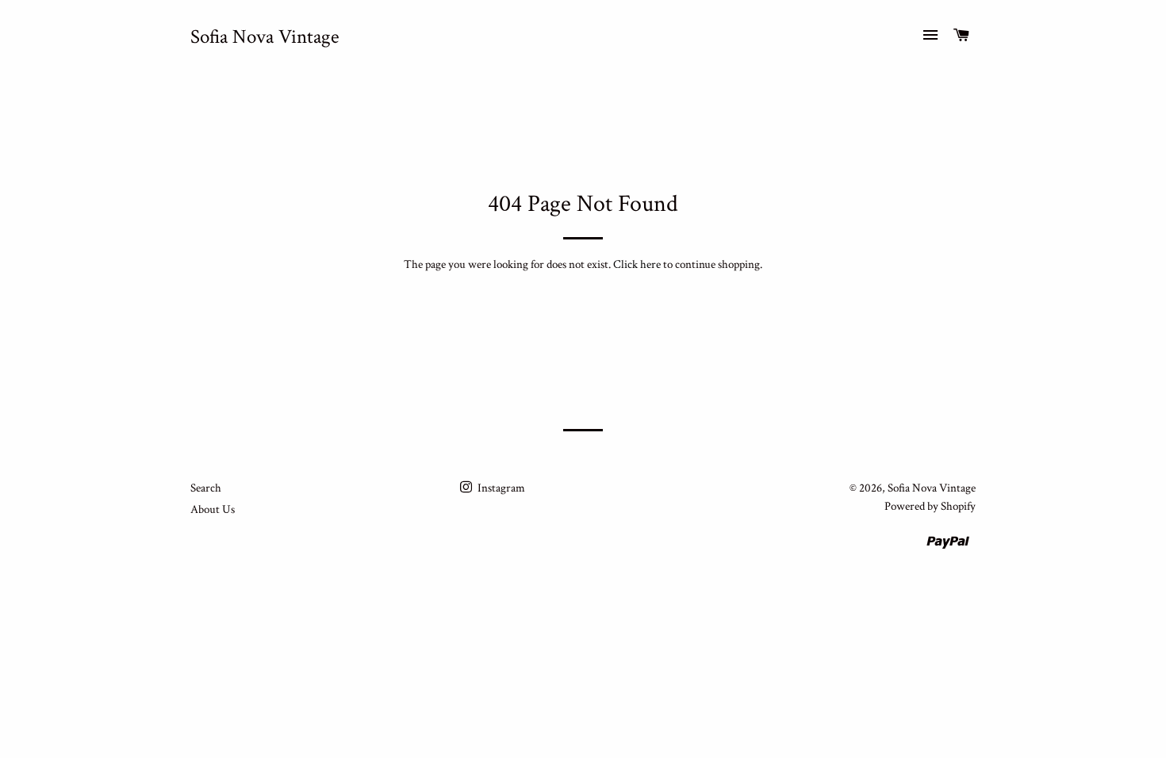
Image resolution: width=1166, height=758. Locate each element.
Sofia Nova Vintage (264, 37)
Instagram (500, 488)
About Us (212, 509)
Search (205, 488)
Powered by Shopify (930, 506)
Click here (637, 264)
